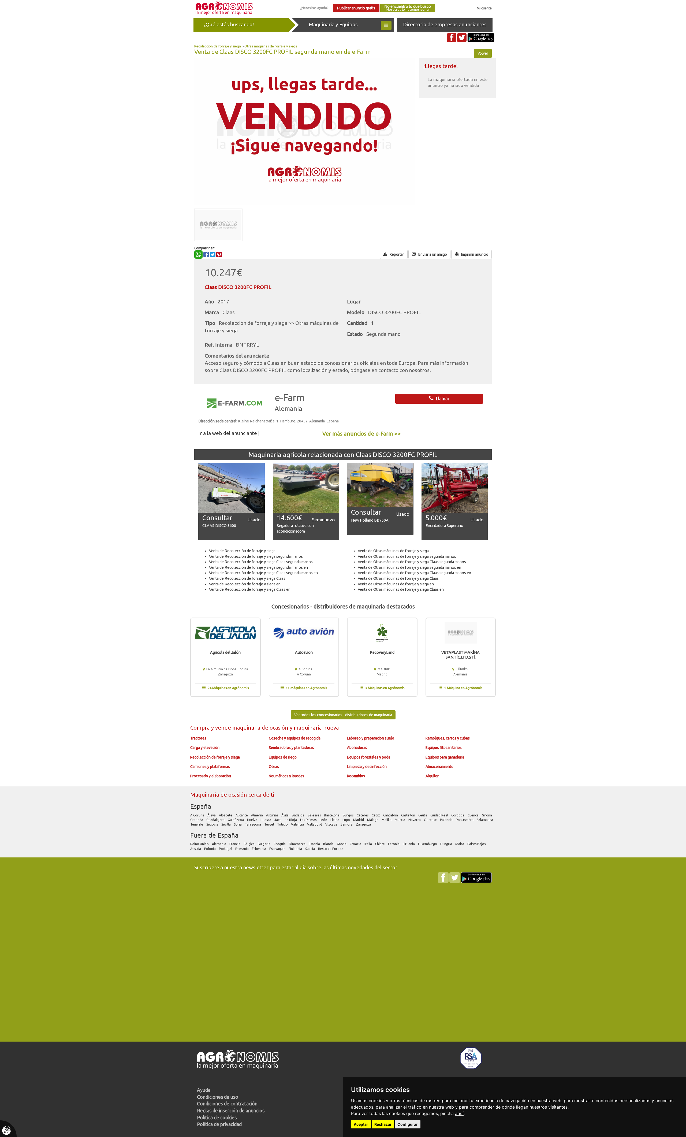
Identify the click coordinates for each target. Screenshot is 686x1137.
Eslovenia (259, 848)
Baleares (315, 815)
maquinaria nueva (316, 727)
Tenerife (197, 824)
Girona (487, 815)
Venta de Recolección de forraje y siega (242, 551)
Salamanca (485, 820)
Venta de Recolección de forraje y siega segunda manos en (258, 567)
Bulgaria (264, 844)
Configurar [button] (407, 1124)
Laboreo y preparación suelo (370, 738)
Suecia (310, 848)
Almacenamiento (439, 766)
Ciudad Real (439, 815)
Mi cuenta (484, 8)
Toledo (283, 824)
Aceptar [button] (361, 1124)
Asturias (272, 815)
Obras (274, 766)
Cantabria (391, 815)
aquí (459, 1113)
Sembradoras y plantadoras (291, 747)
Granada (197, 820)
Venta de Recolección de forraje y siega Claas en (249, 589)
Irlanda (328, 844)
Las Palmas (308, 820)
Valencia (298, 824)
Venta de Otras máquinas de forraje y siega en (396, 584)
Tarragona (253, 824)
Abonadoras (357, 747)
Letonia (394, 844)
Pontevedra (465, 820)
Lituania (409, 844)
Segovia (212, 824)
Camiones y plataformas (210, 766)
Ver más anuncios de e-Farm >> (361, 433)
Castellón (408, 815)
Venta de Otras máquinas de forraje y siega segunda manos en (409, 567)
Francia (235, 844)
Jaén (278, 820)
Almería (257, 815)
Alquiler (432, 776)
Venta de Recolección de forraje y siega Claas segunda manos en (263, 573)
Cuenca (473, 815)
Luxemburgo (428, 844)
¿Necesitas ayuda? (314, 8)
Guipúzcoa (236, 820)
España (200, 806)
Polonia (210, 848)
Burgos (348, 815)
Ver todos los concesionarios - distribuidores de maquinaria (343, 715)
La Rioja (291, 820)
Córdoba (458, 815)
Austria (196, 848)
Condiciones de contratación (227, 1103)
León (324, 820)
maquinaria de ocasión (261, 727)
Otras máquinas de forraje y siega (270, 46)
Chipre (380, 844)
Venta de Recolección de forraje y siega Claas (247, 578)
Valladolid (315, 824)
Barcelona (332, 815)
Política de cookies (217, 1117)
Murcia (400, 820)
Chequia (280, 844)
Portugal (226, 848)
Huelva (252, 820)
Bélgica (249, 844)
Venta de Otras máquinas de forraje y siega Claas (398, 578)
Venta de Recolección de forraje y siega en (245, 584)
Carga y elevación (204, 747)
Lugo (346, 820)
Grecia (342, 844)
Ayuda (203, 1090)
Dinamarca (297, 844)
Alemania (219, 844)
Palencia (446, 820)
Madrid (359, 820)
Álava (212, 815)
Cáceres (363, 815)
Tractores (198, 738)
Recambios (356, 776)
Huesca (266, 820)
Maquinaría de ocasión (219, 795)
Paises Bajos (476, 844)
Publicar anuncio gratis (356, 8)
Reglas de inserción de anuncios (230, 1110)
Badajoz (298, 815)
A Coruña (197, 815)
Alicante (242, 815)
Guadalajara (215, 820)
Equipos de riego (283, 757)
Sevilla (226, 824)
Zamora (346, 824)
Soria (238, 824)
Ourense (431, 820)
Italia (368, 844)
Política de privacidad (219, 1124)
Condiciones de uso (217, 1096)
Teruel (269, 824)
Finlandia (296, 848)
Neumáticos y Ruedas (286, 776)
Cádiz (376, 815)
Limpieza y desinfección (367, 766)
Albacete (226, 815)
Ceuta (423, 815)
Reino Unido (200, 844)
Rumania (242, 848)
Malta (460, 844)
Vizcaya (331, 824)
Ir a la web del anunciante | (229, 433)
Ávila (285, 815)
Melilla (387, 820)
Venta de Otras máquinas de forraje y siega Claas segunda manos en (414, 573)
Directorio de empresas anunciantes (445, 24)
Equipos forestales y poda (368, 757)
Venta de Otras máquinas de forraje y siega (393, 551)
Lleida (335, 820)
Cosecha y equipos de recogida (294, 738)
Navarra (415, 820)
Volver (483, 53)
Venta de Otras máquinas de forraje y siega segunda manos (407, 556)
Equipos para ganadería (445, 757)
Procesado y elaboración (210, 776)
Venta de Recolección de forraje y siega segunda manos (256, 556)
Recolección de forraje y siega (217, 46)
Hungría (446, 844)
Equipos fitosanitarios (444, 747)
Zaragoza (364, 824)
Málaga (373, 820)
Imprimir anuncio (474, 254)
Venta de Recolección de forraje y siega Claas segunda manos (261, 562)
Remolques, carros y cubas (448, 738)
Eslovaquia (277, 848)
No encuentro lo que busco (407, 8)
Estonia (315, 844)
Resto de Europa (331, 848)
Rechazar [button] (383, 1124)
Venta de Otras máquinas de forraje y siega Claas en (401, 589)
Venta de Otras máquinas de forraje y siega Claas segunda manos (412, 562)
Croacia (356, 844)
